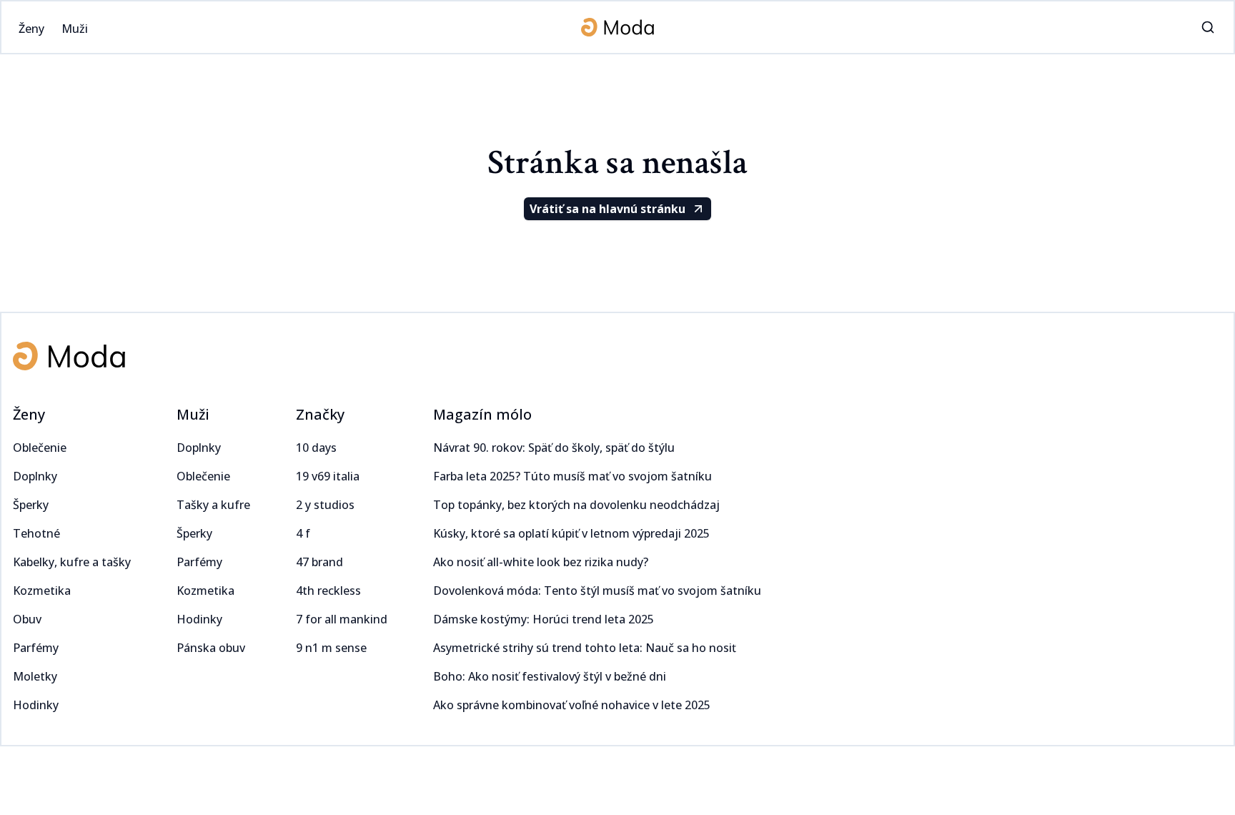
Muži (193, 414)
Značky (320, 414)
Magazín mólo (482, 414)
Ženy (29, 414)
